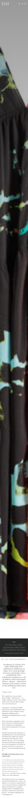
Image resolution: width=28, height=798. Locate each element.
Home (2, 659)
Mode (14, 642)
